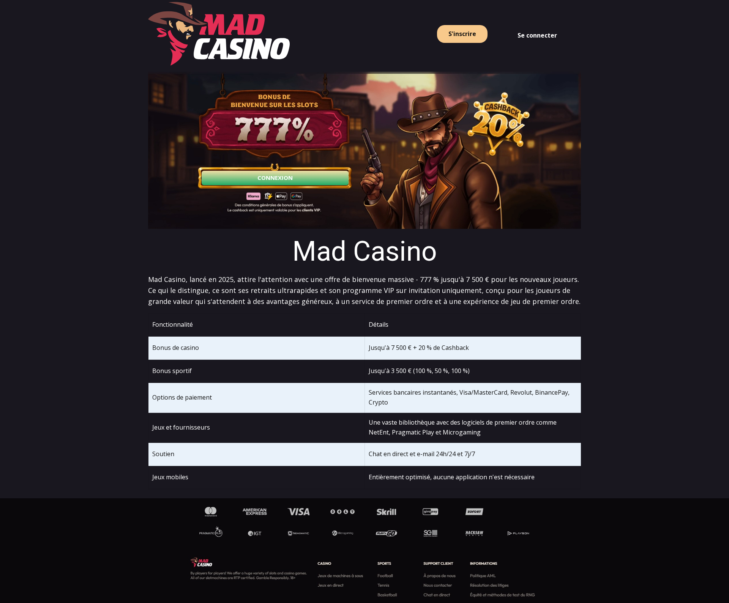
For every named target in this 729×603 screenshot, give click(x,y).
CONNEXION (275, 177)
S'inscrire (462, 34)
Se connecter (537, 35)
